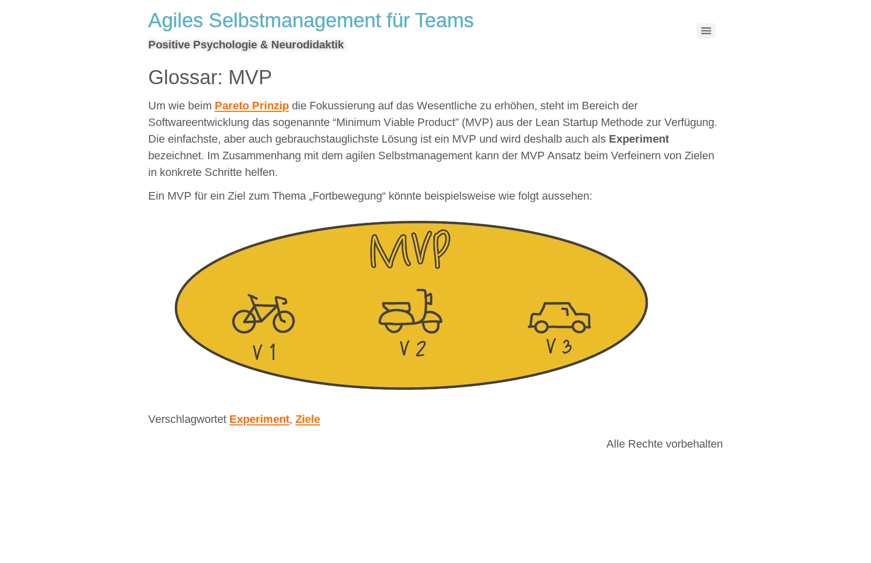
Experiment (259, 419)
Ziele (307, 419)
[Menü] (706, 30)
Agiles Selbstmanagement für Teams (311, 20)
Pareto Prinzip (252, 105)
